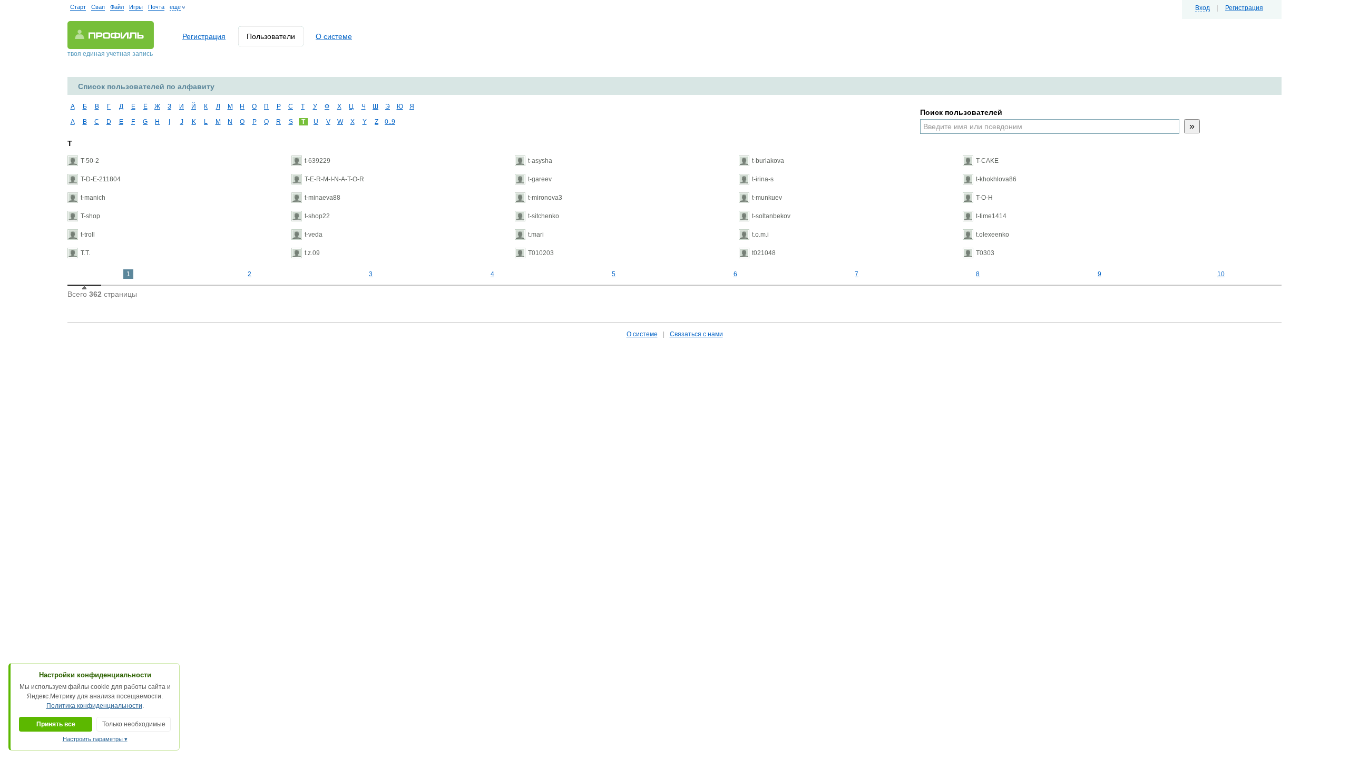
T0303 (985, 253)
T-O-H (984, 197)
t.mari (536, 234)
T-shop (90, 216)
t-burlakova (768, 160)
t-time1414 (991, 216)
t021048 (764, 253)
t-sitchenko (543, 216)
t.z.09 (312, 253)
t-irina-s (763, 179)
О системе (334, 36)
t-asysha (540, 160)
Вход (1202, 8)
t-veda (313, 234)
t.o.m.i (760, 234)
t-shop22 (317, 216)
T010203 (541, 253)
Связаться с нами (696, 334)
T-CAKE (987, 160)
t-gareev (540, 179)
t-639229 (317, 160)
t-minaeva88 (322, 197)
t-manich (93, 197)
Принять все (55, 724)
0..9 (389, 121)
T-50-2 (90, 160)
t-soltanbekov (771, 216)
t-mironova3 (545, 197)
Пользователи (271, 36)
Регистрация (1244, 8)
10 (1221, 274)
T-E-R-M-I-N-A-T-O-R (334, 179)
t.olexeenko (992, 234)
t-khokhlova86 (996, 179)
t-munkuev (767, 197)
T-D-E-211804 (101, 179)
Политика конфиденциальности (94, 705)
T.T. (85, 253)
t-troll (88, 234)
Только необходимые (133, 724)
